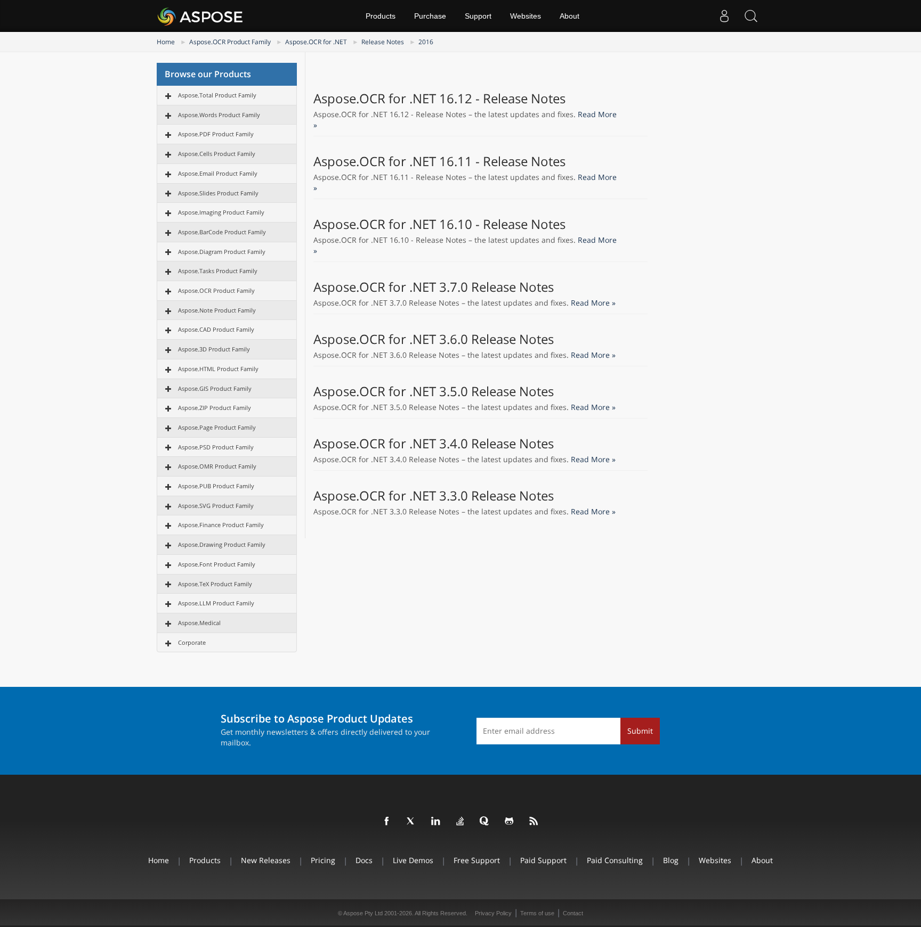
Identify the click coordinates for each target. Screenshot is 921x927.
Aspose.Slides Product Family (218, 193)
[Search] (751, 16)
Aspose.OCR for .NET (316, 41)
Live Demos (413, 860)
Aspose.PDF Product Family (216, 134)
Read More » (593, 303)
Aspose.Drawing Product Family (221, 544)
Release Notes (382, 41)
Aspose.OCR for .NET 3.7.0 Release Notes (433, 287)
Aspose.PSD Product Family (216, 447)
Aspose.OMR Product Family (217, 466)
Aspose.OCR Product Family (230, 41)
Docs (364, 860)
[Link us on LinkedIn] (436, 821)
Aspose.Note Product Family (217, 310)
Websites (525, 16)
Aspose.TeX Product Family (215, 584)
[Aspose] (201, 16)
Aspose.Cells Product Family (216, 154)
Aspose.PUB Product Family (216, 486)
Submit (640, 731)
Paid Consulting (615, 860)
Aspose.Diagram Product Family (221, 252)
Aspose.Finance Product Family (221, 525)
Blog (670, 860)
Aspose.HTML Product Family (218, 369)
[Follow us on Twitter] (411, 821)
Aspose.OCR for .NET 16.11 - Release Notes (439, 161)
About (569, 16)
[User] (724, 16)
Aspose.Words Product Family (219, 115)
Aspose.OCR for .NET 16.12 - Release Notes (439, 98)
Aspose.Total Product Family (217, 95)
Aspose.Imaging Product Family (221, 212)
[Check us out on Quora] (485, 821)
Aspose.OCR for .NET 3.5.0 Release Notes (433, 391)
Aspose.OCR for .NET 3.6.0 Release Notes (433, 339)
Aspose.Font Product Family (216, 564)
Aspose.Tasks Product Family (217, 271)
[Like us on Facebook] (387, 821)
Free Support (477, 860)
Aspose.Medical (199, 623)
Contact (573, 913)
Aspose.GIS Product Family (215, 388)
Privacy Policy (493, 913)
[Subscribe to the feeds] (534, 821)
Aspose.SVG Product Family (216, 506)
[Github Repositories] (509, 821)
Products (380, 16)
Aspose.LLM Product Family (216, 603)
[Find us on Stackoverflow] (460, 821)
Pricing (323, 860)
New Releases (265, 860)
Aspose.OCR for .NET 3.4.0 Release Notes (433, 443)
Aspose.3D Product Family (214, 349)
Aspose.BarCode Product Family (222, 232)
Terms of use (537, 913)
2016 (425, 41)
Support (478, 16)
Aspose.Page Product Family (217, 427)
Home (166, 41)
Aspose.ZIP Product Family (214, 408)
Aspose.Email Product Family (217, 173)
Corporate (192, 642)
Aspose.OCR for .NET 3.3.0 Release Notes (433, 495)
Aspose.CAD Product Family (216, 329)
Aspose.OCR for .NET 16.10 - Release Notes (439, 224)
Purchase (430, 16)
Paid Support (543, 860)
